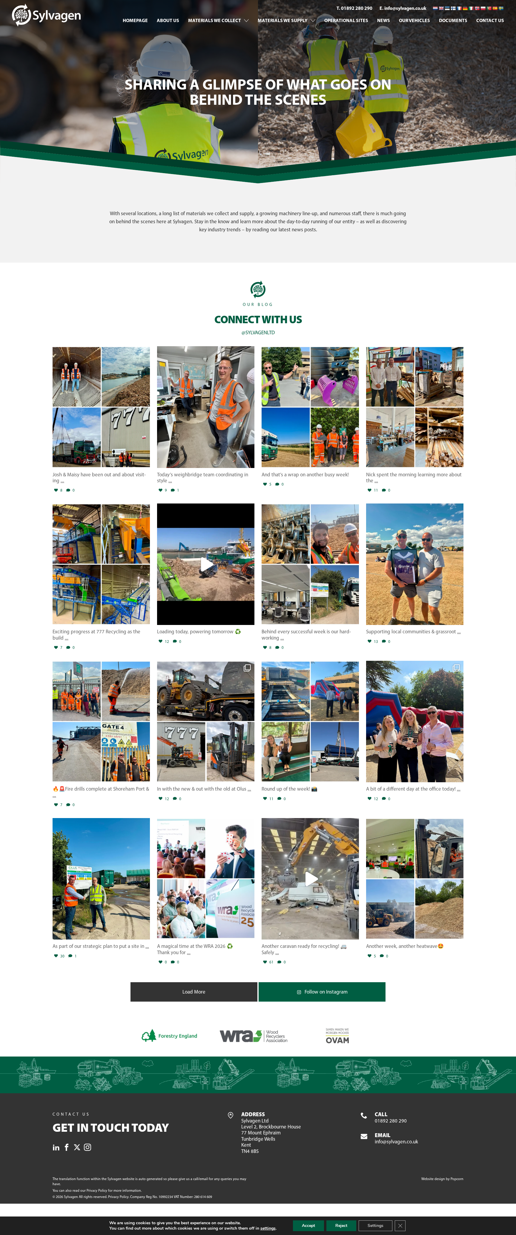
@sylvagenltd (258, 332)
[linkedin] (56, 1148)
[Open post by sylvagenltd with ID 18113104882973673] (205, 407)
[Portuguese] (489, 8)
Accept (308, 1225)
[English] (441, 8)
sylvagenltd (100, 352)
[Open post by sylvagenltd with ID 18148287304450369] (414, 879)
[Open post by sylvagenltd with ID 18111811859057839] (310, 564)
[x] (77, 1148)
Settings (375, 1225)
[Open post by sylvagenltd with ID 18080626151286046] (205, 722)
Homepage (135, 20)
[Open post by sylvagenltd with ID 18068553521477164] (101, 564)
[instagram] (87, 1148)
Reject (341, 1225)
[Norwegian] (477, 8)
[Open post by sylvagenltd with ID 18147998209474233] (414, 564)
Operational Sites (346, 20)
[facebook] (66, 1148)
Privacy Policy (97, 1190)
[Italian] (471, 8)
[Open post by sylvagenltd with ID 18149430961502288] (414, 722)
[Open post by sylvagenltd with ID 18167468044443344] (101, 722)
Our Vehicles (414, 20)
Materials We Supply (283, 20)
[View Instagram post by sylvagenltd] (144, 460)
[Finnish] (453, 8)
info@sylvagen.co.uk (396, 1138)
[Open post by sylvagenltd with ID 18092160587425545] (205, 564)
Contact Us (490, 20)
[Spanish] (494, 8)
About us (168, 20)
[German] (465, 8)
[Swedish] (500, 8)
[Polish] (483, 8)
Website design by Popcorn (442, 1179)
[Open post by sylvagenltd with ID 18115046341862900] (101, 879)
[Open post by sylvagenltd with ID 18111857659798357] (101, 407)
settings (268, 1228)
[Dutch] (435, 8)
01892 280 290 (391, 1117)
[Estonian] (447, 8)
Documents (453, 20)
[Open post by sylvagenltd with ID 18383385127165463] (205, 879)
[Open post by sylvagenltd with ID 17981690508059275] (414, 407)
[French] (459, 8)
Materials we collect (214, 20)
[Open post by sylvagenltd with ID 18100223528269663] (310, 722)
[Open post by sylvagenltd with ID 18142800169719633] (310, 407)
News (383, 20)
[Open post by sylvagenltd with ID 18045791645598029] (310, 879)
